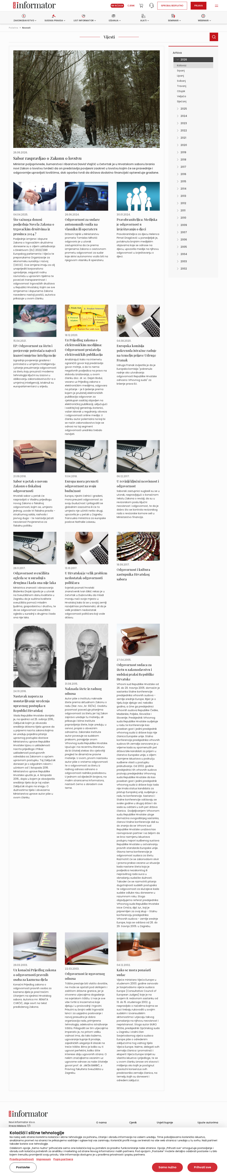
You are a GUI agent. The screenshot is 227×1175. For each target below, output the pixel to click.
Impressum (43, 1159)
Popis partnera (63, 1159)
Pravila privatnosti (22, 1159)
